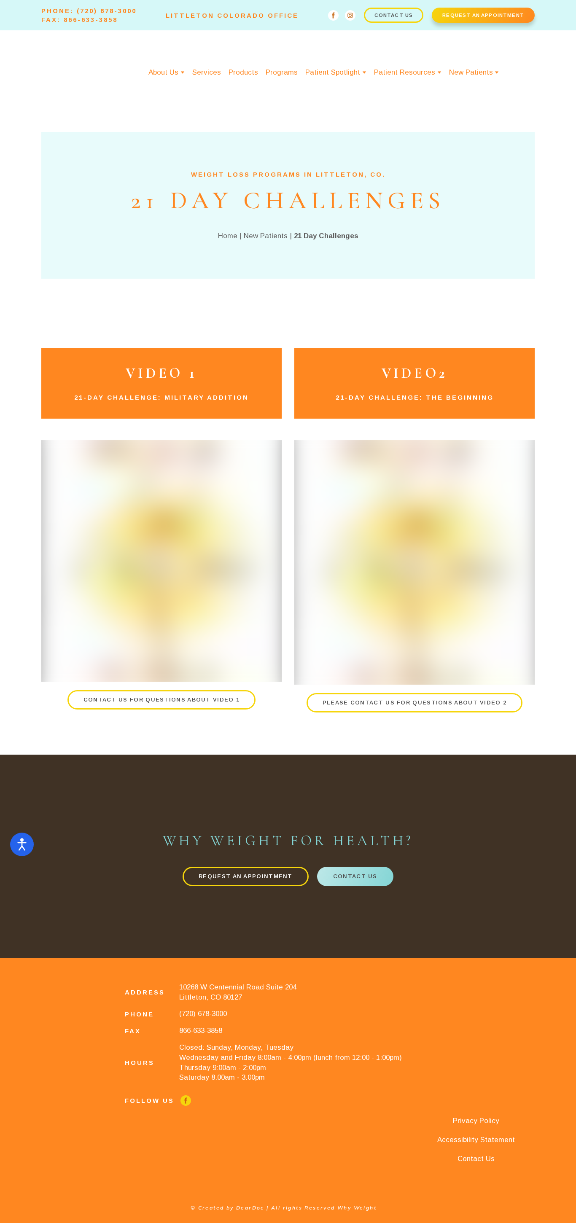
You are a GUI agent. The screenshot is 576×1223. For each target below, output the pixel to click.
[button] (333, 15)
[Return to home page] (70, 73)
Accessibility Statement (476, 1140)
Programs (282, 72)
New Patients (471, 72)
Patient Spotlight (332, 72)
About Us (163, 72)
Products (243, 72)
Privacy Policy (476, 1121)
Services (206, 72)
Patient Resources (404, 72)
